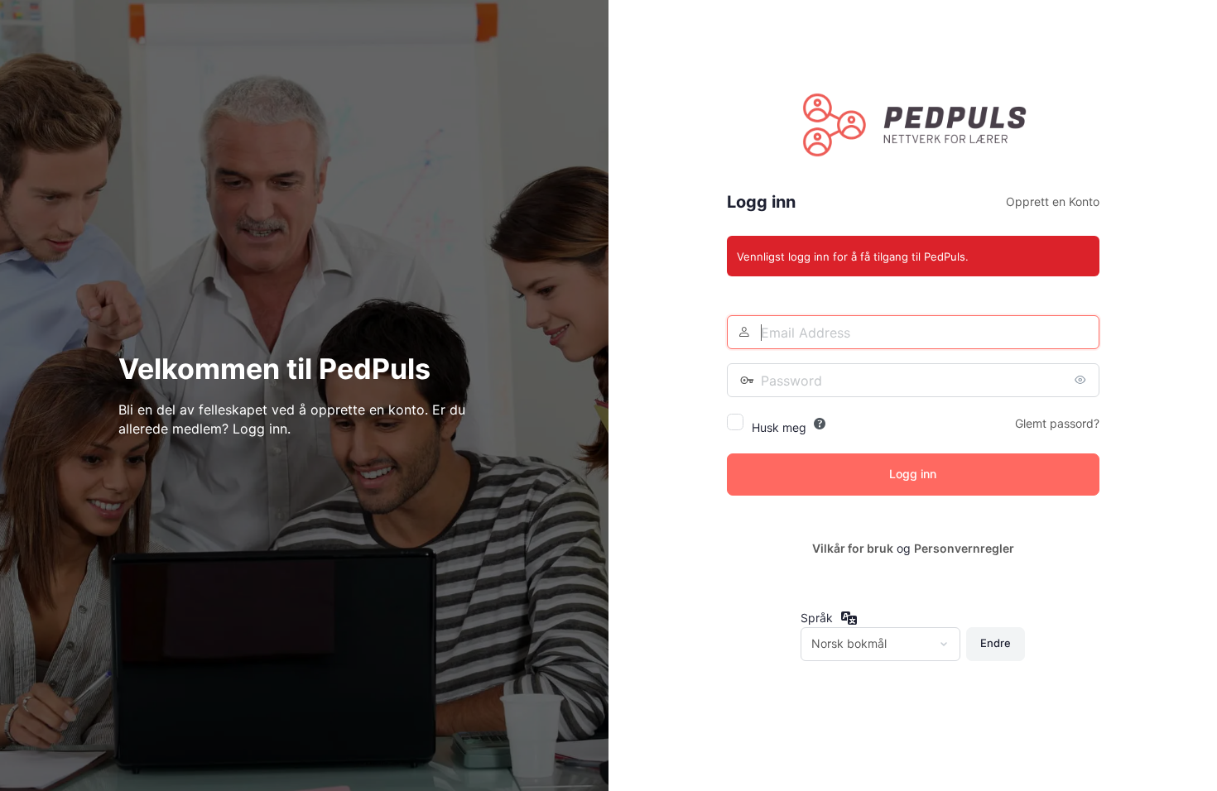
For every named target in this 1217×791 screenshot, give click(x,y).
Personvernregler (964, 548)
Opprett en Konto (1052, 201)
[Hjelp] (820, 424)
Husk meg (779, 427)
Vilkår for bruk (852, 548)
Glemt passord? (1057, 423)
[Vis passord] (1082, 379)
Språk (817, 618)
